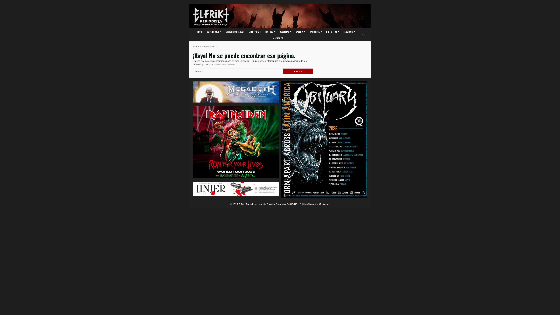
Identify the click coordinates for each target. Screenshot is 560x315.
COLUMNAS (284, 31)
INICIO (199, 31)
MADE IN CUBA (213, 31)
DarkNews (308, 204)
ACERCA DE (278, 38)
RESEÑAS (269, 31)
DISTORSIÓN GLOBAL (235, 31)
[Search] (363, 35)
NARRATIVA (315, 31)
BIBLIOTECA (331, 31)
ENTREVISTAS (255, 31)
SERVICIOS (348, 31)
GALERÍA (299, 31)
